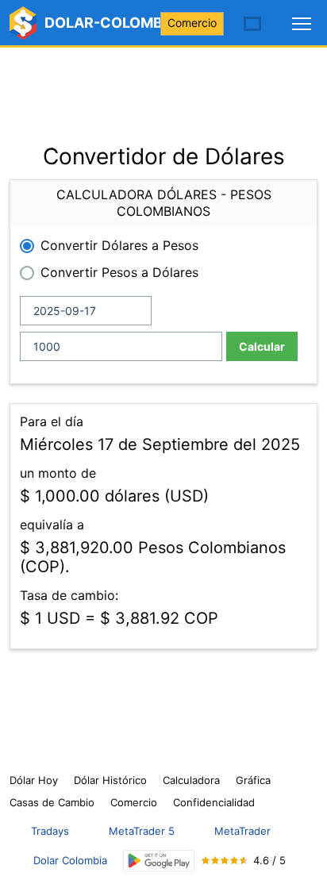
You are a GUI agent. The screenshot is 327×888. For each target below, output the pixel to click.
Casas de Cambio (52, 802)
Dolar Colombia (70, 860)
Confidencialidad (214, 802)
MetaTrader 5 (142, 831)
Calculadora (191, 780)
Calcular (262, 346)
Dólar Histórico (110, 780)
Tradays (50, 831)
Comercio (192, 22)
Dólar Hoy (34, 780)
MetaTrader (242, 831)
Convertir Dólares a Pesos (119, 245)
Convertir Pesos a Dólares (119, 272)
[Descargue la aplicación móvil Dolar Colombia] (158, 860)
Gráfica (253, 780)
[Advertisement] (163, 87)
